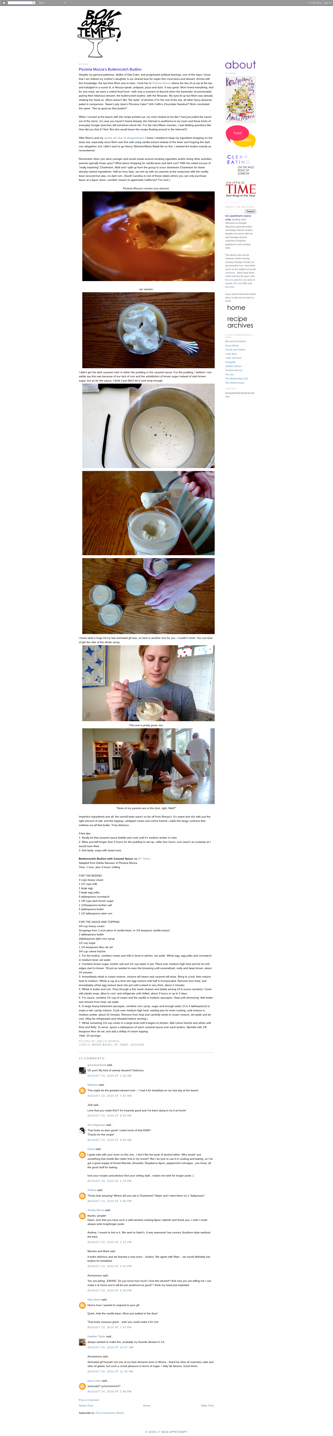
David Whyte (232, 345)
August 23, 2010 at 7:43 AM (109, 1095)
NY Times (121, 1045)
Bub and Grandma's (235, 341)
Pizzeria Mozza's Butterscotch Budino (110, 69)
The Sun (229, 374)
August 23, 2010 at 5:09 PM (109, 1290)
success (138, 1045)
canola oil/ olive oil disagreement (124, 137)
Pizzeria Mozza (161, 83)
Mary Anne (94, 1299)
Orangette (230, 362)
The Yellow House (234, 383)
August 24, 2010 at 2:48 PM (109, 1391)
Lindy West (231, 354)
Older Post (207, 1405)
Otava (91, 1149)
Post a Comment (89, 1400)
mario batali (102, 1045)
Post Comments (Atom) (110, 1413)
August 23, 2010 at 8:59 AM (109, 1115)
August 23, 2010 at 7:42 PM (109, 1327)
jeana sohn (94, 1380)
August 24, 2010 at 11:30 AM (110, 1371)
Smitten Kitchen (233, 366)
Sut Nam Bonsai (233, 370)
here (241, 265)
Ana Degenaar (96, 1125)
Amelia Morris (95, 1210)
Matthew (92, 1084)
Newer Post (86, 1405)
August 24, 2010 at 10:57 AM (110, 1347)
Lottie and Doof (233, 358)
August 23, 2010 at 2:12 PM (109, 1242)
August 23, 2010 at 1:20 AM (109, 1075)
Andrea (91, 1190)
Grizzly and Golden (235, 349)
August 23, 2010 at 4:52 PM (109, 1266)
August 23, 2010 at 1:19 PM (109, 1181)
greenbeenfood (96, 1065)
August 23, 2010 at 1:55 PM (109, 1201)
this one (229, 280)
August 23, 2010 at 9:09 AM (109, 1140)
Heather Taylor (96, 1336)
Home (147, 1405)
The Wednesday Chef (236, 378)
